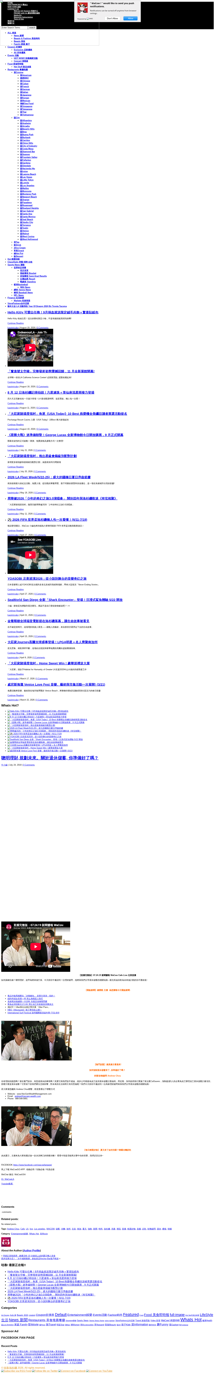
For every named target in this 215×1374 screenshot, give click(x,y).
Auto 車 (13, 1315)
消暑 (113, 1229)
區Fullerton (25, 160)
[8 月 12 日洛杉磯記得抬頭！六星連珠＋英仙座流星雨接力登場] (37, 717)
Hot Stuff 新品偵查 (22, 67)
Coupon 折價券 (15, 47)
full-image (177, 1315)
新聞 (95, 1229)
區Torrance (25, 225)
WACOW (50, 1229)
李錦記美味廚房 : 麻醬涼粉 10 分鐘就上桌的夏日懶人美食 (29, 1256)
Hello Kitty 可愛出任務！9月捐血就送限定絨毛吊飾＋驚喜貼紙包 (53, 312)
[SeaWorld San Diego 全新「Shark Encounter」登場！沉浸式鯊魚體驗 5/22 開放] (45, 739)
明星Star (60, 1325)
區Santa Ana (26, 214)
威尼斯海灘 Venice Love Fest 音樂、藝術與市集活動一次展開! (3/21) (56, 684)
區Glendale (25, 166)
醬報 (164, 1229)
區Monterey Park (28, 194)
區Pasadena (26, 202)
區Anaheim (25, 123)
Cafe (22, 1229)
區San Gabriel (27, 211)
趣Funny (162, 1324)
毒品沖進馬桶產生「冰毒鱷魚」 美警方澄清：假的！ (31, 996)
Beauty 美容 (22, 1315)
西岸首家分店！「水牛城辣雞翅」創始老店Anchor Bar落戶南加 (30, 1258)
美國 (139, 1229)
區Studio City (26, 222)
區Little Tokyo (27, 180)
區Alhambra (26, 120)
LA (27, 1229)
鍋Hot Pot (18, 253)
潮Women (75, 1325)
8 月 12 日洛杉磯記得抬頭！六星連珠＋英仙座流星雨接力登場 (51, 392)
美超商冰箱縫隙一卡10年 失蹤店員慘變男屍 (27, 1001)
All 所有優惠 (19, 52)
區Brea (23, 132)
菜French (24, 86)
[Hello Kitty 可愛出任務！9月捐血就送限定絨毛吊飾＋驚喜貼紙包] (38, 711)
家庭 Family (21, 1324)
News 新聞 (18, 1320)
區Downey (25, 154)
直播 (124, 1229)
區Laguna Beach (28, 174)
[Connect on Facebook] (72, 1371)
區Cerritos (25, 140)
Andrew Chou (13, 1229)
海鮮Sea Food (27, 103)
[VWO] (90, 19)
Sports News (83, 1320)
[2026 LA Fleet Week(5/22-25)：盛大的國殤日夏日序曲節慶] (35, 728)
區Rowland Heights (29, 208)
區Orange (24, 200)
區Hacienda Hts (27, 168)
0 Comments (42, 327)
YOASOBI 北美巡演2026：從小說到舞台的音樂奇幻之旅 (47, 578)
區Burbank (25, 137)
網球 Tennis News (22, 290)
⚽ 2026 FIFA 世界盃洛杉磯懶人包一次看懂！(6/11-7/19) (47, 519)
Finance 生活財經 (16, 298)
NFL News (19, 295)
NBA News (25, 287)
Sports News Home (96, 1321)
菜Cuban (24, 84)
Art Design (5, 1315)
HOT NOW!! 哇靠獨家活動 (26, 58)
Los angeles (39, 1229)
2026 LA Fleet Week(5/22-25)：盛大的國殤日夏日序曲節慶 (49, 477)
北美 (74, 1229)
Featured (131, 1314)
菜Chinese (25, 81)
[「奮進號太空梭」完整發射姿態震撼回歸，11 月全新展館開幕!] (37, 714)
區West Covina (27, 236)
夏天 (84, 1229)
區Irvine (24, 171)
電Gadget (174, 1324)
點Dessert (18, 256)
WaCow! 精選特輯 (170, 1320)
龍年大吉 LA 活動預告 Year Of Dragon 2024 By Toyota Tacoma (37, 306)
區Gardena (25, 163)
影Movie (44, 1234)
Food (141, 1315)
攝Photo (42, 1325)
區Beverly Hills (27, 129)
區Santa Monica (27, 216)
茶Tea (16, 242)
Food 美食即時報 (15, 64)
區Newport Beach (28, 197)
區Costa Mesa (26, 149)
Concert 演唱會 (21, 61)
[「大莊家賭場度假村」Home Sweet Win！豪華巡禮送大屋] (35, 748)
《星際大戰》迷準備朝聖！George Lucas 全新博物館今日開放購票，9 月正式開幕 (65, 435)
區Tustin (24, 228)
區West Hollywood (29, 239)
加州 (68, 1229)
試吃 (144, 1229)
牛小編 (4, 765)
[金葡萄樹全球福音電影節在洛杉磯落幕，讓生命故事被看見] (35, 742)
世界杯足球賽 (20, 267)
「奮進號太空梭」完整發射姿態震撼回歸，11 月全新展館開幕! (51, 371)
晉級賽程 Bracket (28, 273)
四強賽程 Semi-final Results (33, 276)
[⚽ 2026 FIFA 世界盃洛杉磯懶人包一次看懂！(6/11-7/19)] (35, 734)
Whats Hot (34, 1234)
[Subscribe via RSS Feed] (16, 1371)
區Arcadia (25, 126)
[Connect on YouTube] (99, 1371)
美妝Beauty (110, 1324)
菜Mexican (25, 100)
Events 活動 (13, 55)
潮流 (119, 1229)
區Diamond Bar (27, 151)
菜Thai (23, 112)
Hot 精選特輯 (14, 259)
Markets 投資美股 (22, 300)
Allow (130, 18)
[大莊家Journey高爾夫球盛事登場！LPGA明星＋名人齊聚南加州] (38, 745)
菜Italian (24, 92)
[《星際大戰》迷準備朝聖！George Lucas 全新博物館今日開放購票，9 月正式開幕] (46, 722)
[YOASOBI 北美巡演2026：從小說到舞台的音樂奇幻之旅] (34, 736)
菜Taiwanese (26, 109)
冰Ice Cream (20, 248)
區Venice (24, 231)
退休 (159, 1229)
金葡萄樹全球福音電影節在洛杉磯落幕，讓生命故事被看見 (48, 621)
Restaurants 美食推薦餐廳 (46, 1320)
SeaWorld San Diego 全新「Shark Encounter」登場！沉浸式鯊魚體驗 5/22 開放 (65, 599)
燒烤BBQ (24, 78)
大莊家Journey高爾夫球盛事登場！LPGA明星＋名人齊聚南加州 (53, 642)
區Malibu (24, 188)
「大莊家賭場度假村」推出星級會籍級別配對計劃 (42, 456)
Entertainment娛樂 (19, 1234)
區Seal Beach (26, 219)
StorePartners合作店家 (18, 303)
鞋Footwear (183, 1325)
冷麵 (63, 1229)
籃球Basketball (21, 284)
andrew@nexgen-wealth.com (28, 1096)
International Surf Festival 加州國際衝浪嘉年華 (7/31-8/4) (33, 1013)
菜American (25, 75)
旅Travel (51, 1324)
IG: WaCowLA (7, 1179)
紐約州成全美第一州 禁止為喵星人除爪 (25, 998)
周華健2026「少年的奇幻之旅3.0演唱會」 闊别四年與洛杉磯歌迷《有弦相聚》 (62, 498)
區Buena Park (26, 134)
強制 (90, 1229)
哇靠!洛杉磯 (10, 1367)
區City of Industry (28, 146)
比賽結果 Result (27, 279)
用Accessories (87, 1325)
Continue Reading (16, 323)
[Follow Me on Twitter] (45, 1371)
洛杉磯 (107, 1229)
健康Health (207, 1320)
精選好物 (131, 1229)
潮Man (67, 1325)
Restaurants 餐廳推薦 (18, 69)
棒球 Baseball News (23, 292)
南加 (79, 1229)
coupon (32, 1315)
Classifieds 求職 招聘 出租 (20, 262)
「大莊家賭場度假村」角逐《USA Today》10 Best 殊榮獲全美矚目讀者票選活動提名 (67, 413)
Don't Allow (112, 18)
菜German (25, 89)
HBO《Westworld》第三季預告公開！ (25, 1010)
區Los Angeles (27, 185)
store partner (110, 1321)
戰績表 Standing (28, 282)
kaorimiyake (13, 327)
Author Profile (31, 1250)
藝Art (119, 1325)
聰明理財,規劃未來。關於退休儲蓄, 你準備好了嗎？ (50, 758)
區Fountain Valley (28, 157)
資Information (139, 1324)
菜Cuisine (18, 72)
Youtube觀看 (7, 1184)
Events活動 (100, 1314)
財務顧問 (151, 1229)
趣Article (152, 1325)
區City (17, 117)
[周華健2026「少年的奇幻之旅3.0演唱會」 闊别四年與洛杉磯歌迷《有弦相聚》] (44, 731)
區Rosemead (26, 205)
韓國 (170, 1229)
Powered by (82, 19)
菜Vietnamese (27, 115)
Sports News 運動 (16, 265)
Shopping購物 (71, 1321)
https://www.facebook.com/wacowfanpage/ (32, 1165)
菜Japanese (25, 95)
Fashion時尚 (115, 1314)
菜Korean (24, 98)
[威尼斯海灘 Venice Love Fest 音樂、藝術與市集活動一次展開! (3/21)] (40, 751)
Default (61, 1314)
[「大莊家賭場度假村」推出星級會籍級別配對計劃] (31, 725)
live (31, 1229)
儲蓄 (58, 1229)
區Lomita (24, 183)
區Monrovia (25, 191)
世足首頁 (24, 270)
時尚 (101, 1229)
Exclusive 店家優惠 (23, 50)
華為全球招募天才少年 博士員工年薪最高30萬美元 (30, 1004)
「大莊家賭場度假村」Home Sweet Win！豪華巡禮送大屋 (49, 663)
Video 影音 (155, 1320)
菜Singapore (26, 106)
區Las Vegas (26, 177)
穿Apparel (99, 1324)
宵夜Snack (19, 250)
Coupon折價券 (45, 1314)
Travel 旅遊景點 (142, 1320)
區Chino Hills (26, 143)
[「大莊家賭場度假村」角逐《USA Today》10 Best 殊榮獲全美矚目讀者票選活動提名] (47, 719)
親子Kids (126, 1324)
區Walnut (24, 233)
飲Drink (17, 245)
